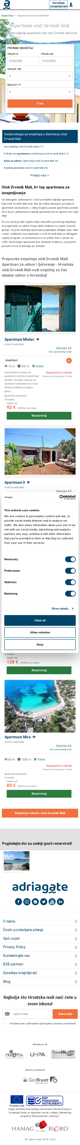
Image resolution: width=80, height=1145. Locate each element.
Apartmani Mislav (19, 339)
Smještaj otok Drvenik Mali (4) (26, 167)
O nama (9, 921)
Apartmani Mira (17, 737)
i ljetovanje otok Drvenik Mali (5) (31, 160)
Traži (40, 103)
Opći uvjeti (11, 938)
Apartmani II (14, 482)
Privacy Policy (14, 947)
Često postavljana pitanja (23, 930)
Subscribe (65, 1014)
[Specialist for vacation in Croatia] (40, 888)
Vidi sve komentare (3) (60, 749)
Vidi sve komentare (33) (60, 352)
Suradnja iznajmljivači (58, 4)
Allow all (40, 620)
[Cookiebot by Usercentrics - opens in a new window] (59, 497)
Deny (40, 644)
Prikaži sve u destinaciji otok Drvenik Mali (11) (36, 153)
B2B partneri (13, 964)
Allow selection (40, 632)
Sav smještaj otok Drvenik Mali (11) (24, 146)
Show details (60, 608)
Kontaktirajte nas (16, 956)
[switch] (70, 571)
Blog (6, 981)
